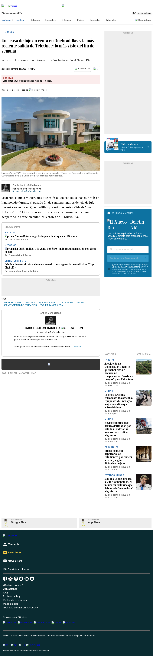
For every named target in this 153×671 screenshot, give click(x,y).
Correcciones (89, 635)
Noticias (6, 20)
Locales (19, 20)
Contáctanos (10, 588)
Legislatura (50, 20)
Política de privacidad (12, 635)
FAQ (5, 592)
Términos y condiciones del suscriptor (64, 635)
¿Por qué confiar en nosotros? (20, 607)
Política (80, 20)
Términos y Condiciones (129, 266)
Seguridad (95, 20)
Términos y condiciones (34, 635)
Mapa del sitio (11, 603)
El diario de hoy (11, 596)
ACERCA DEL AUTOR (50, 313)
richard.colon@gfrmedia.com (27, 191)
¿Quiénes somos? (13, 585)
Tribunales (111, 20)
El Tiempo (67, 20)
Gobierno (35, 20)
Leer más (77, 346)
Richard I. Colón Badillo (39, 328)
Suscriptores (145, 20)
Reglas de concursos (15, 600)
